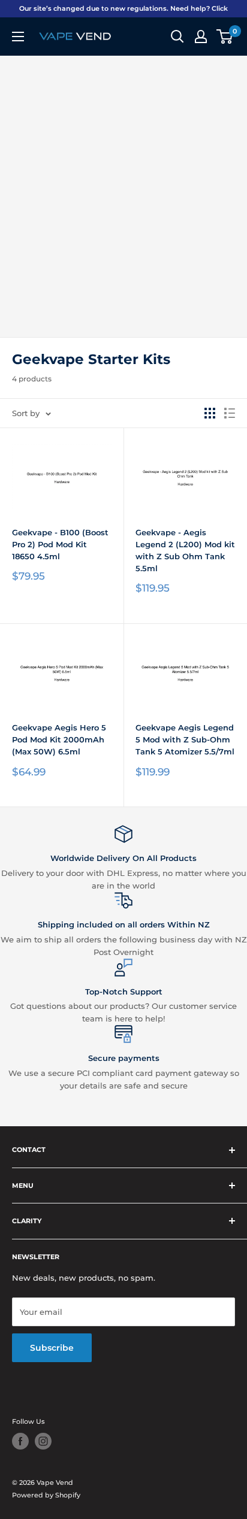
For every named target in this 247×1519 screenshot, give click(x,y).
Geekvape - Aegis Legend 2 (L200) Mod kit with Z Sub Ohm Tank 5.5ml (185, 550)
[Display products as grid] (209, 413)
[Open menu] (18, 36)
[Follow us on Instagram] (43, 1441)
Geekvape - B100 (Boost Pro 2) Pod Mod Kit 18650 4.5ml (60, 544)
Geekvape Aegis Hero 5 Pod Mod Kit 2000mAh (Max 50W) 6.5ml (59, 739)
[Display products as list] (229, 413)
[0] (225, 36)
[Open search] (177, 36)
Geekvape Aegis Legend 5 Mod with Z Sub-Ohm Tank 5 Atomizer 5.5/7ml (184, 739)
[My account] (201, 36)
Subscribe (52, 1347)
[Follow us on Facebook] (20, 1441)
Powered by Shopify (46, 1495)
